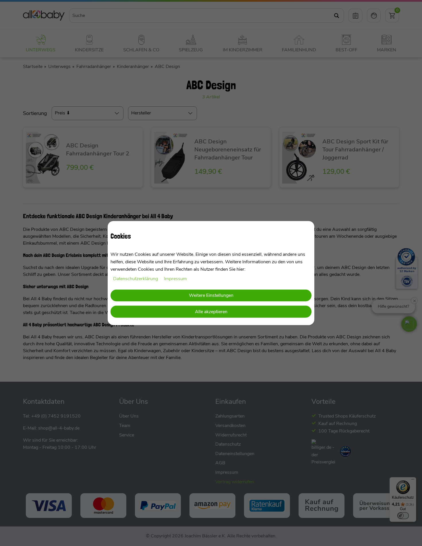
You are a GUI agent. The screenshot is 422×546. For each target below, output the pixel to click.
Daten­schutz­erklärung (136, 279)
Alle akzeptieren (211, 312)
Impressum (175, 279)
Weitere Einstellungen (211, 295)
